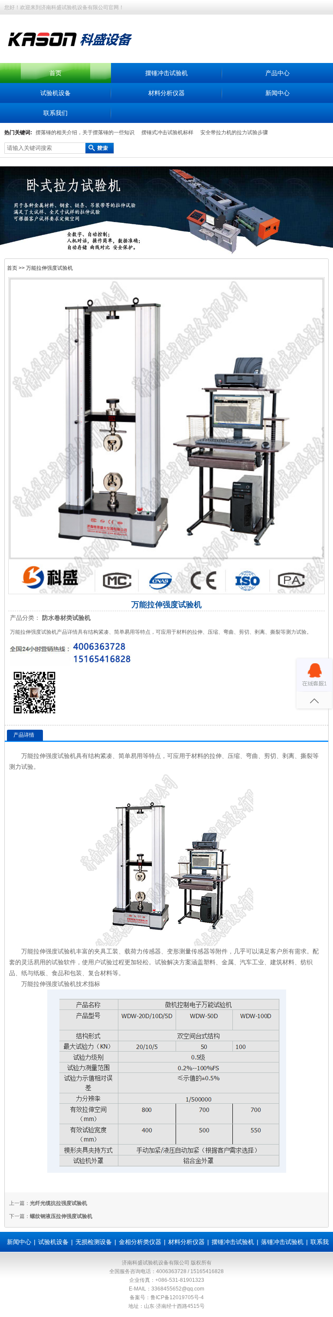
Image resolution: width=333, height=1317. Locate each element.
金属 (228, 962)
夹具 (100, 951)
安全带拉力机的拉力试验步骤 (234, 132)
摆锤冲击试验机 (166, 72)
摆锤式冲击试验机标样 (167, 132)
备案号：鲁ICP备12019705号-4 (167, 1297)
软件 (70, 962)
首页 (55, 72)
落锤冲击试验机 (282, 1241)
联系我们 (55, 112)
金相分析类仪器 (140, 1241)
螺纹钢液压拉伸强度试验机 (61, 1216)
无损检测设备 (93, 1241)
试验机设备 (55, 92)
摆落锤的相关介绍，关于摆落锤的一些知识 (85, 132)
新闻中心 (277, 92)
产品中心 (277, 72)
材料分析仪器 (166, 92)
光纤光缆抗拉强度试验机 (58, 1203)
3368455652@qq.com (177, 1289)
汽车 (246, 962)
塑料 (209, 962)
